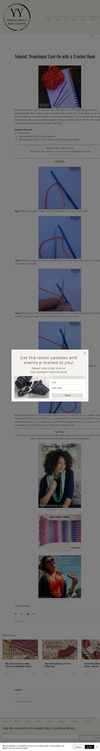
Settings (78, 747)
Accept (89, 747)
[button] (85, 353)
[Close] (97, 747)
